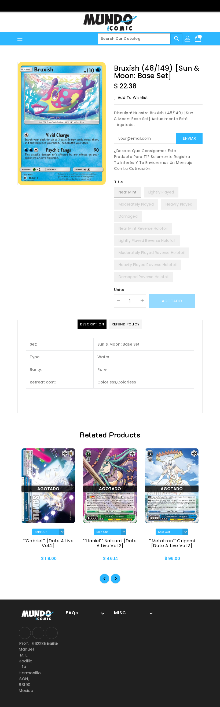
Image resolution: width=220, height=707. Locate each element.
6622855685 (37, 643)
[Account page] (187, 38)
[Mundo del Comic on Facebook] (105, 5)
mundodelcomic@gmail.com (51, 643)
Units (119, 290)
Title (118, 182)
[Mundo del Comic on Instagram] (115, 5)
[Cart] (198, 38)
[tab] (92, 324)
